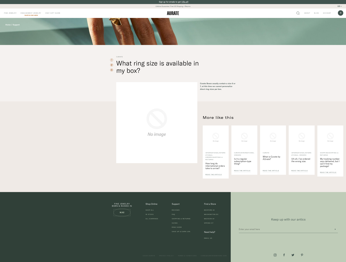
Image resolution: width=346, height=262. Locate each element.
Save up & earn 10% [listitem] (181, 231)
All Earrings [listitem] (152, 218)
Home (8, 24)
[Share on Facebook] (113, 59)
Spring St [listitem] (208, 223)
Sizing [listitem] (175, 223)
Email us (208, 238)
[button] (341, 6)
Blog (316, 13)
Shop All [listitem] (150, 210)
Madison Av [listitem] (209, 218)
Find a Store (210, 204)
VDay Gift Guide (52, 13)
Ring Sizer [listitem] (177, 227)
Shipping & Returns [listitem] (181, 218)
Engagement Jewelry (31, 13)
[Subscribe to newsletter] (335, 229)
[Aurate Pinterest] (302, 255)
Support (16, 24)
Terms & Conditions (187, 255)
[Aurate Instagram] (275, 255)
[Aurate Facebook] (284, 255)
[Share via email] (113, 69)
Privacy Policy (166, 255)
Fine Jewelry (10, 13)
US (338, 6)
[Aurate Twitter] (293, 255)
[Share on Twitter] (113, 64)
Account (327, 13)
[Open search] (298, 13)
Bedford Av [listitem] (209, 210)
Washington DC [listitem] (211, 214)
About (307, 13)
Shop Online (151, 204)
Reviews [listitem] (176, 210)
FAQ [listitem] (173, 214)
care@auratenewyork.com (214, 255)
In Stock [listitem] (150, 214)
